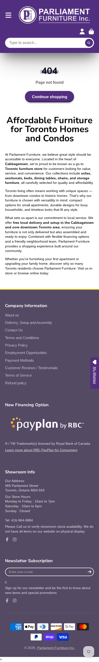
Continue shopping (49, 97)
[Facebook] (7, 539)
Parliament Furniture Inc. (56, 648)
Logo (55, 15)
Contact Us (14, 330)
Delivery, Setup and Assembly (28, 323)
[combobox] (49, 43)
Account (82, 31)
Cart (91, 31)
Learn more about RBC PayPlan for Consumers (41, 450)
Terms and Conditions (22, 338)
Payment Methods (19, 360)
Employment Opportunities (26, 353)
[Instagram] (14, 539)
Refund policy (15, 383)
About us (12, 315)
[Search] (89, 43)
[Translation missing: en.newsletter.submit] (89, 572)
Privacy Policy (16, 345)
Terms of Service (18, 375)
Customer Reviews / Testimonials (31, 368)
